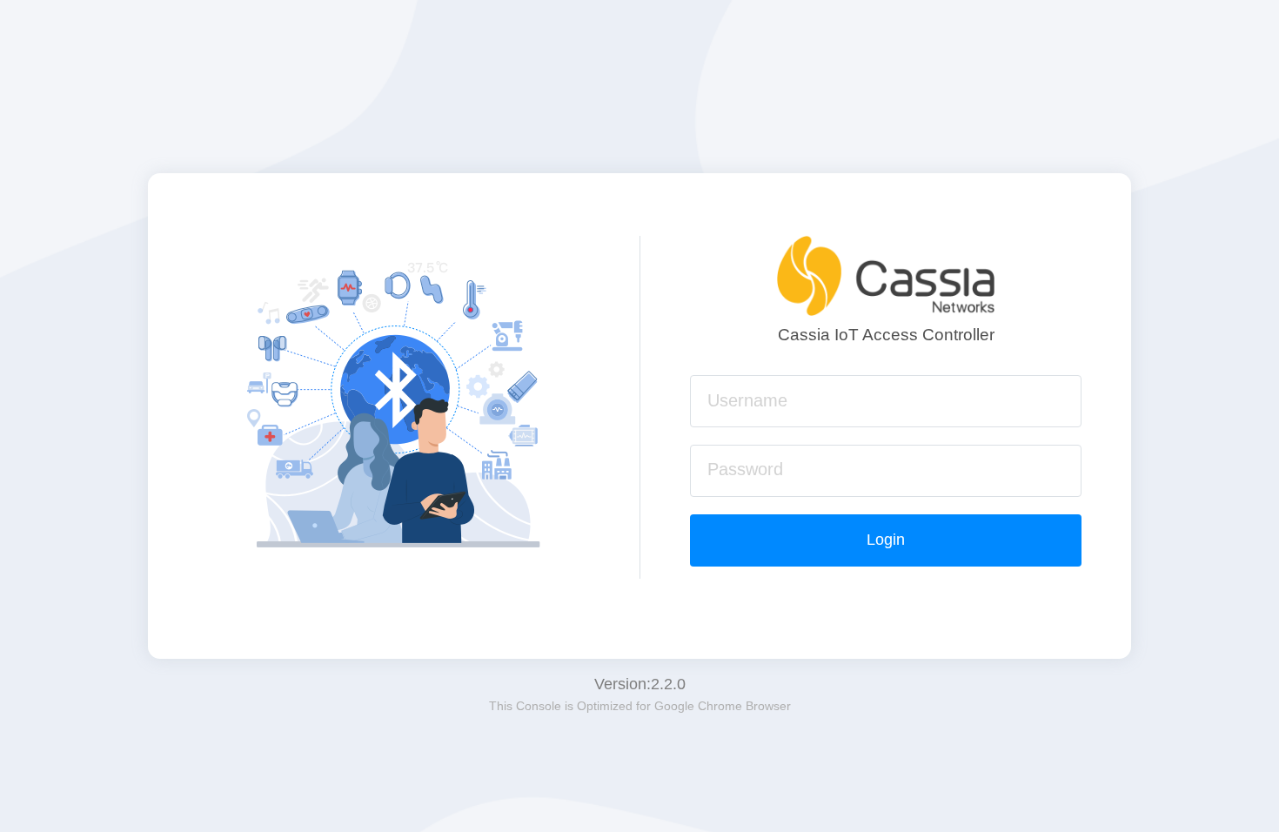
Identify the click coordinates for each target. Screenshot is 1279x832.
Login (886, 539)
